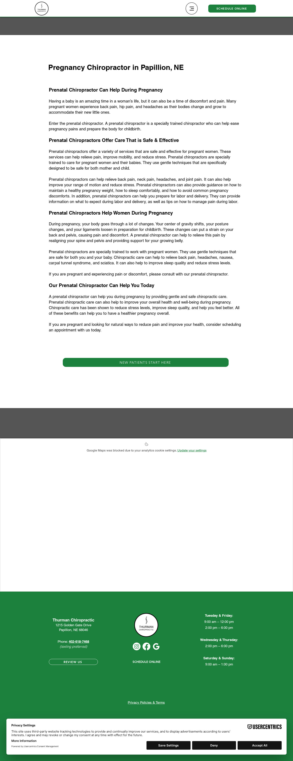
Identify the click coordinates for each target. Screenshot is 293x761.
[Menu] (192, 8)
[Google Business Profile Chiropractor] (156, 646)
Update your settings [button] (191, 450)
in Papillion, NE (158, 67)
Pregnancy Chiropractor (90, 67)
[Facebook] (146, 646)
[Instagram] (137, 646)
